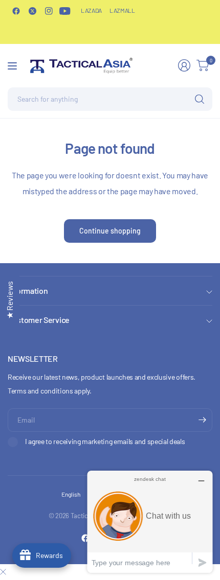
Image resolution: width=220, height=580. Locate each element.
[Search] (199, 99)
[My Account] (184, 65)
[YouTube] (65, 11)
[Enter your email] (202, 420)
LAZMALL (122, 10)
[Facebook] (16, 11)
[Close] (3, 572)
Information (28, 290)
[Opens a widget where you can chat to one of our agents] (149, 521)
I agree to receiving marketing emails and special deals (105, 441)
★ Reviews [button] (9, 300)
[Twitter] (32, 11)
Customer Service (39, 319)
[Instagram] (48, 11)
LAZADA (91, 10)
